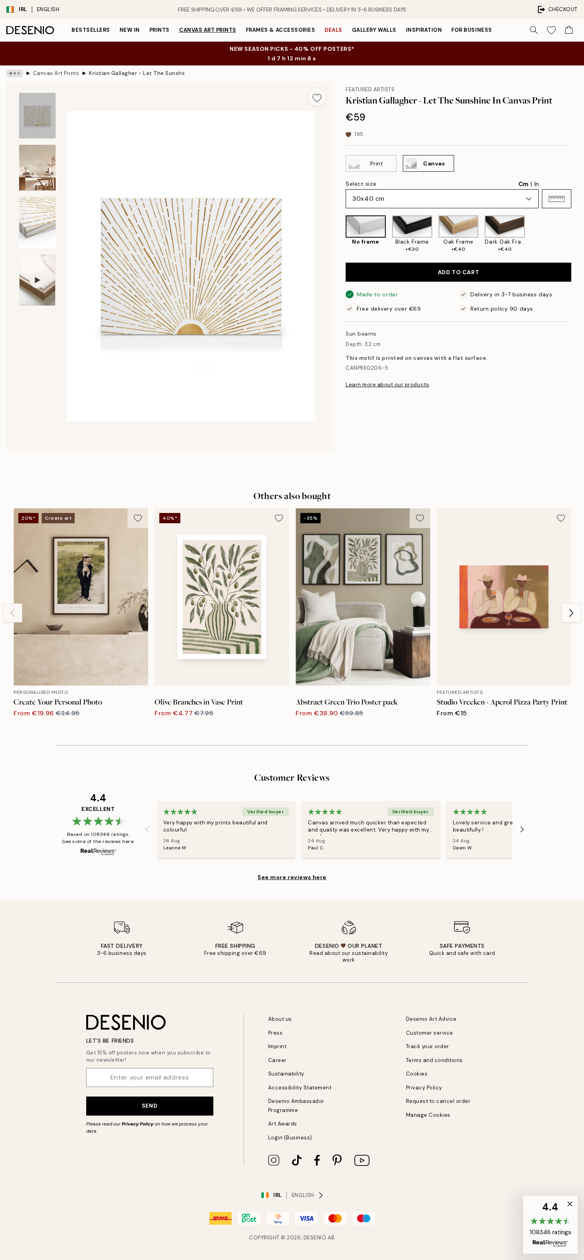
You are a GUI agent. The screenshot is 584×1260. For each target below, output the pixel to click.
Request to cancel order (438, 1101)
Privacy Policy (137, 1124)
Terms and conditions (434, 1060)
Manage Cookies (428, 1115)
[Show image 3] (37, 222)
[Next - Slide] (577, 233)
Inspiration (424, 30)
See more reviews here (292, 877)
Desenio (315, 1237)
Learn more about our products (387, 384)
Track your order (427, 1046)
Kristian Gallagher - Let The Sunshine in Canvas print (136, 73)
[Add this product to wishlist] (317, 97)
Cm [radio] (523, 184)
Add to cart (458, 272)
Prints (159, 30)
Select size (361, 183)
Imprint (277, 1046)
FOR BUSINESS (471, 30)
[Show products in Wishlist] (551, 30)
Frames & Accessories (280, 30)
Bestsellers (91, 30)
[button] (556, 198)
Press (275, 1033)
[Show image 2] (37, 167)
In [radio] (536, 184)
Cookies (417, 1073)
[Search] (534, 30)
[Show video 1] (37, 280)
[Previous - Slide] (339, 233)
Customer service (429, 1033)
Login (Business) (290, 1137)
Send (149, 1105)
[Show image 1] (37, 115)
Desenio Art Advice (431, 1019)
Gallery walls (374, 30)
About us (280, 1019)
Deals (333, 30)
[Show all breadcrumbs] (14, 73)
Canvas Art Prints (207, 30)
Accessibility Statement (300, 1087)
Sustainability (286, 1073)
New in (130, 30)
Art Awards (282, 1123)
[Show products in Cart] (569, 30)
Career (277, 1060)
